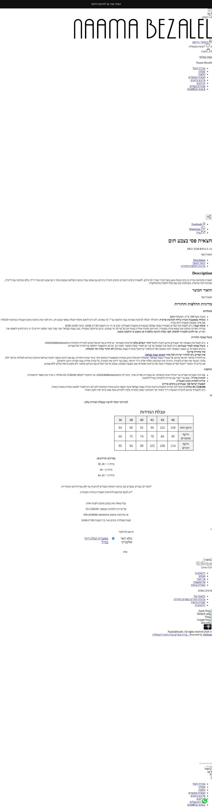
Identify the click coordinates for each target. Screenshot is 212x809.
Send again (206, 669)
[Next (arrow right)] (207, 766)
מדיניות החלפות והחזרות (193, 266)
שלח (125, 552)
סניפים (202, 576)
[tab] (102, 260)
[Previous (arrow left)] (210, 766)
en (209, 13)
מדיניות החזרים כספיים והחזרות (189, 599)
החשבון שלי (199, 596)
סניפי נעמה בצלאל (154, 354)
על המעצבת (199, 582)
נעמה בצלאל (205, 57)
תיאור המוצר (198, 263)
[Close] (210, 638)
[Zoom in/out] (200, 763)
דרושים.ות (200, 573)
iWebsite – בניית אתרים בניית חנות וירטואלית (182, 634)
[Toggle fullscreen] (204, 763)
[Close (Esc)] (210, 763)
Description (199, 260)
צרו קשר (201, 579)
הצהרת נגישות (198, 585)
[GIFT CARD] (208, 628)
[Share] (207, 763)
